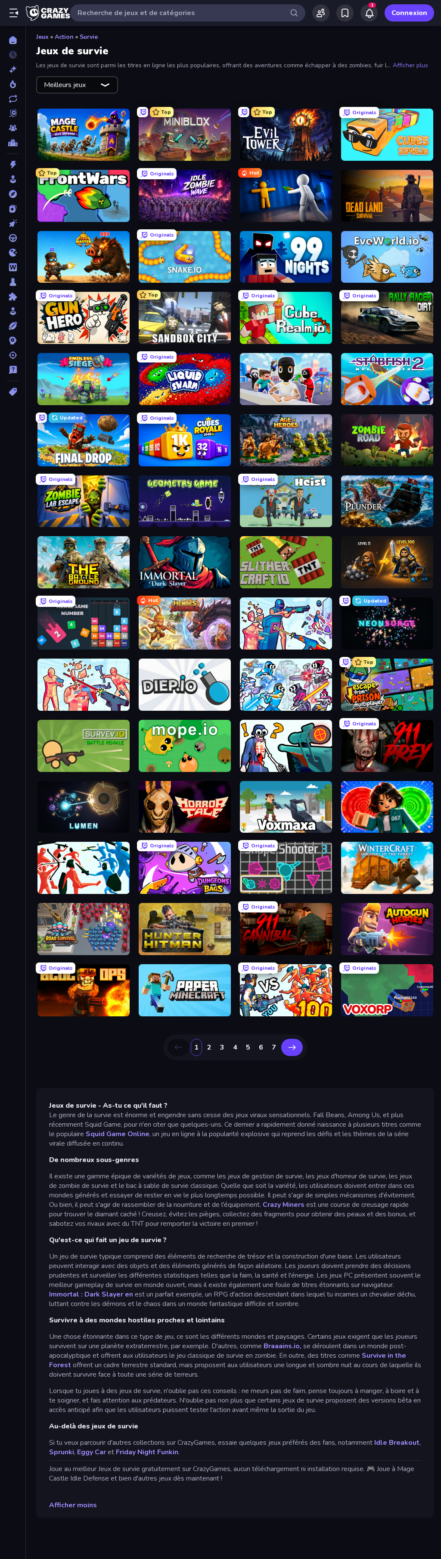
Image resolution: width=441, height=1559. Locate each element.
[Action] (12, 164)
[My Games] (345, 13)
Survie (89, 37)
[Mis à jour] (12, 98)
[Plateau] (12, 282)
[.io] (12, 252)
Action (64, 37)
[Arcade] (12, 179)
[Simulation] (12, 311)
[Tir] (12, 355)
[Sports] (12, 326)
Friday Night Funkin (147, 1452)
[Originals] (12, 113)
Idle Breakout (396, 1442)
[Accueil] (12, 40)
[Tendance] (12, 84)
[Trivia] (12, 369)
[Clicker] (12, 223)
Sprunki (61, 1452)
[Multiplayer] (12, 128)
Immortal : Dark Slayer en (92, 1294)
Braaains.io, (282, 1346)
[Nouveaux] (12, 69)
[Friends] (320, 13)
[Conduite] (12, 238)
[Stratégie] (12, 340)
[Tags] (12, 391)
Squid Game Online (117, 1134)
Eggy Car (91, 1452)
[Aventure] (12, 194)
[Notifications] (369, 13)
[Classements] (12, 142)
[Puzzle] (12, 296)
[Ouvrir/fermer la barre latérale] (13, 13)
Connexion (409, 13)
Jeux (42, 37)
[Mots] (12, 267)
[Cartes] (12, 208)
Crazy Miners (283, 1204)
